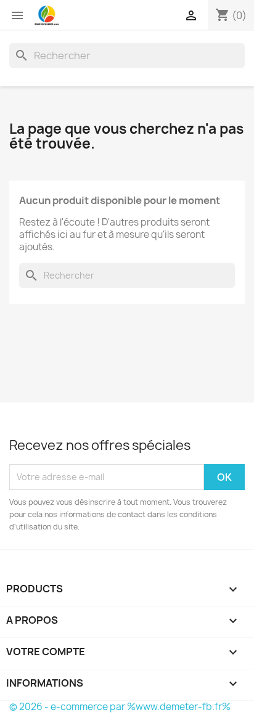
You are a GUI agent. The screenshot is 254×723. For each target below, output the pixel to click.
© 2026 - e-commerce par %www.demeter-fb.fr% (120, 706)
